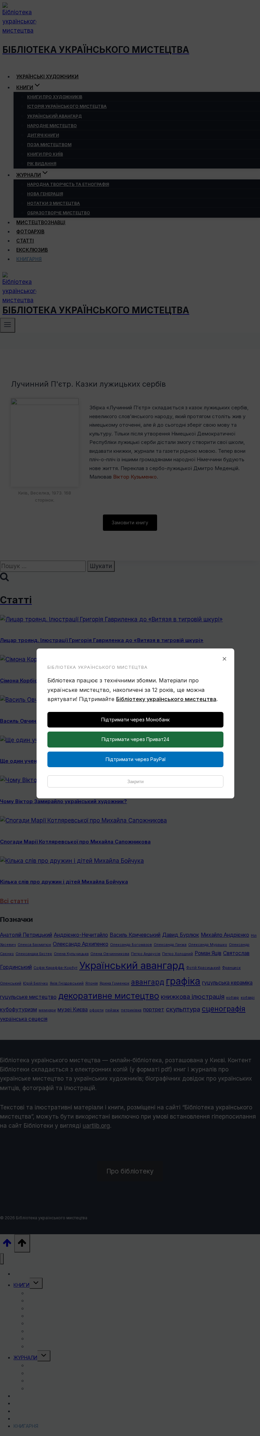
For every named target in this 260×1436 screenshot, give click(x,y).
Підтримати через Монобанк (135, 719)
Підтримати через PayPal (136, 759)
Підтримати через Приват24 (135, 739)
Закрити (135, 781)
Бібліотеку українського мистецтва (166, 699)
